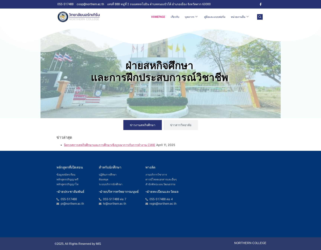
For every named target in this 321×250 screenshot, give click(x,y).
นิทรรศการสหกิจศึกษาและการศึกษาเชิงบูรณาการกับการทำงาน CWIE (109, 145)
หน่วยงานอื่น (238, 16)
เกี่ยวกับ (175, 16)
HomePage (158, 16)
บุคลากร (189, 16)
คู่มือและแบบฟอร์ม (214, 16)
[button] (260, 17)
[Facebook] (260, 4)
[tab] (142, 125)
